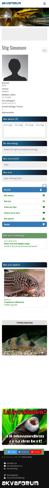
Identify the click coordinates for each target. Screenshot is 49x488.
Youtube (37, 452)
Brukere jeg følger (10, 207)
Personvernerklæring (15, 477)
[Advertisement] (24, 382)
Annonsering (11, 468)
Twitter (13, 452)
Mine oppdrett (9, 218)
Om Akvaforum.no (14, 466)
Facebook (25, 452)
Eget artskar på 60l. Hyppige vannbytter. (21, 309)
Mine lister (7, 201)
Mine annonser (9, 195)
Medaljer (7, 224)
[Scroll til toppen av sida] (44, 186)
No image (8, 125)
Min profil (7, 189)
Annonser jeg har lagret (12, 212)
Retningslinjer (12, 475)
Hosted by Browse (26, 457)
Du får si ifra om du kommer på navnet (20, 243)
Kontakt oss (11, 463)
